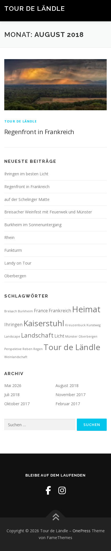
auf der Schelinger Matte (27, 199)
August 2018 (67, 385)
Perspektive (13, 349)
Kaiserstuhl (43, 323)
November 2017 (70, 394)
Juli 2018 (12, 394)
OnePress (82, 530)
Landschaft (37, 335)
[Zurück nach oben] (56, 518)
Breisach (10, 311)
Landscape (12, 336)
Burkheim (25, 311)
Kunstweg (93, 325)
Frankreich (60, 310)
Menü (101, 10)
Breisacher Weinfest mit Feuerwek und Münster (48, 212)
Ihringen (13, 324)
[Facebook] (48, 490)
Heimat (86, 309)
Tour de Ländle (34, 8)
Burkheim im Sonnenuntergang (32, 224)
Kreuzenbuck (75, 325)
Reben (27, 349)
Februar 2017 (68, 403)
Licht (59, 336)
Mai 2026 (12, 385)
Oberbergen (15, 275)
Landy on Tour (17, 263)
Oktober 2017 (17, 403)
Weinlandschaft (15, 357)
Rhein (9, 237)
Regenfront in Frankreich (39, 131)
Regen (38, 349)
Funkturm (13, 250)
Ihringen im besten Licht (26, 173)
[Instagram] (62, 490)
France (41, 310)
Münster (71, 336)
